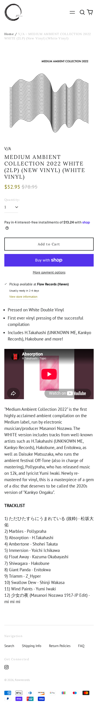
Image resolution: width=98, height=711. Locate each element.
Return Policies (59, 646)
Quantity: (12, 200)
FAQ (81, 646)
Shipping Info (31, 646)
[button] (82, 12)
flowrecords (22, 680)
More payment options (49, 272)
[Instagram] (6, 667)
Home (9, 34)
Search (9, 646)
